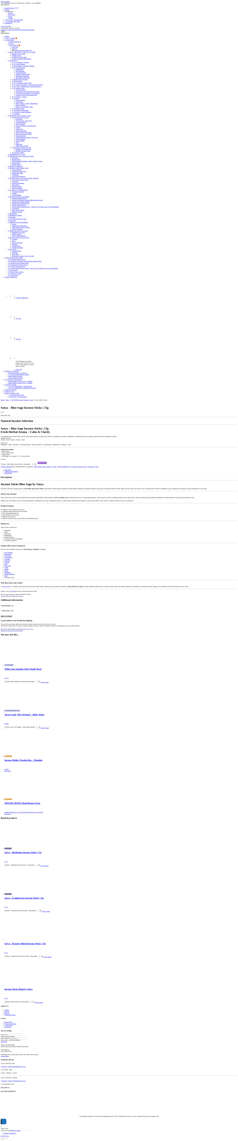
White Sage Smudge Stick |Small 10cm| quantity (20, 681)
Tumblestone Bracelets (22, 76)
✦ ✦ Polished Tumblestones (20, 110)
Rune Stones (15, 185)
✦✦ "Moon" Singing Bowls (16, 266)
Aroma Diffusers (17, 170)
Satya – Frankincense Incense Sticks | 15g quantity (21, 910)
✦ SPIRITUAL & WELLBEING (18, 222)
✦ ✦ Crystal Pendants (18, 64)
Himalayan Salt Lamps (18, 54)
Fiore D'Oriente (20, 124)
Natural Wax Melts (17, 173)
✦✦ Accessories (13, 270)
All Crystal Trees (21, 90)
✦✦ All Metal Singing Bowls (17, 259)
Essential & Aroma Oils (19, 171)
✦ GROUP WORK (10, 385)
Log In (10, 16)
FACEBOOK (13, 591)
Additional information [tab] (11, 471)
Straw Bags (15, 254)
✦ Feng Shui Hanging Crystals (17, 219)
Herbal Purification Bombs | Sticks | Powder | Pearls (27, 161)
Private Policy (8, 1022)
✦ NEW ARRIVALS (14, 42)
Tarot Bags (15, 181)
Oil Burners (15, 175)
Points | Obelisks (20, 105)
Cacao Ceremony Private (15, 378)
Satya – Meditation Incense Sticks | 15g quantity (20, 865)
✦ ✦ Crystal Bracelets (18, 67)
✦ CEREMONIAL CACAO (16, 154)
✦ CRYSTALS (12, 60)
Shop (7, 400)
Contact (6, 1010)
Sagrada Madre (20, 141)
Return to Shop (15, 1130)
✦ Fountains (12, 217)
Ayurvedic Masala (21, 122)
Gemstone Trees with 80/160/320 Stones (27, 91)
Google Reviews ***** (11, 8)
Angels (14, 224)
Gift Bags (15, 252)
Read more (7, 771)
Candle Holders (16, 195)
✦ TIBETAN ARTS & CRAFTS (18, 231)
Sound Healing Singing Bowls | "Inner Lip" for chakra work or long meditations (35, 207)
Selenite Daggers (17, 186)
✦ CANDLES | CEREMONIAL (18, 190)
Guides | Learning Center (11, 393)
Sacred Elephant (20, 139)
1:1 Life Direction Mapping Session (18, 374)
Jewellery (14, 239)
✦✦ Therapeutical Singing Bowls (18, 265)
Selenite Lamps (16, 55)
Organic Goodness (21, 131)
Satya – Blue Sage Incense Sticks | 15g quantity (16, 464)
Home (2, 400)
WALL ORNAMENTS (19, 236)
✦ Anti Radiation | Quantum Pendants (23, 66)
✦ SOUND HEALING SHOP (13, 258)
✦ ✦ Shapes (15, 98)
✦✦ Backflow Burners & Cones (21, 147)
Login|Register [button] (8, 11)
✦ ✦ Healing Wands (18, 108)
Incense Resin (16, 163)
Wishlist (10, 18)
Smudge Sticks (16, 159)
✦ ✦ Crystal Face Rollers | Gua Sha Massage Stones (27, 85)
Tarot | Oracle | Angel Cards (20, 180)
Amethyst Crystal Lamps (19, 57)
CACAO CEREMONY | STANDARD (20, 386)
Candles (14, 193)
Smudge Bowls (16, 164)
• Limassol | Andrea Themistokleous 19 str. (13, 1066)
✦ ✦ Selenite (16, 114)
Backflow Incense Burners (23, 149)
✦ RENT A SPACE (10, 390)
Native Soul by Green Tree (23, 132)
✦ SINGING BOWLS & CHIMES (18, 197)
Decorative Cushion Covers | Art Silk (23, 256)
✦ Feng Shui (12, 220)
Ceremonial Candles (18, 192)
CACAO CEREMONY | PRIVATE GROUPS (22, 388)
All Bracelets (19, 69)
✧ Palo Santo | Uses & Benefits (13, 20)
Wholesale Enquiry (10, 1015)
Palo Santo (15, 158)
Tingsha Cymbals (17, 212)
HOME (6, 36)
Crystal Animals (20, 100)
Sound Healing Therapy (15, 376)
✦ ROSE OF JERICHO (15, 166)
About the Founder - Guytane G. (17, 373)
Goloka (18, 127)
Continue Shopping (6, 467)
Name (2, 1034)
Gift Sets (14, 48)
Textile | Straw (12, 249)
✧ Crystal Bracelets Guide (12, 21)
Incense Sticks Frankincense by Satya (12, 596)
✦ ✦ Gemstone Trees (18, 88)
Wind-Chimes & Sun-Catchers (21, 227)
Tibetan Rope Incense (22, 146)
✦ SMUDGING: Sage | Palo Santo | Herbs (20, 156)
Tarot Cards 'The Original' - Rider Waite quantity (20, 727)
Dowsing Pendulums (18, 183)
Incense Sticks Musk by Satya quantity (17, 1002)
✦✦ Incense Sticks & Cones (20, 117)
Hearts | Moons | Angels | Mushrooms (27, 103)
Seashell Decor (16, 246)
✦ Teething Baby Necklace (20, 79)
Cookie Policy (8, 1025)
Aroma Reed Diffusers (18, 176)
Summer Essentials (17, 247)
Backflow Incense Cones (23, 151)
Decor (14, 241)
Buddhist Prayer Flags (18, 232)
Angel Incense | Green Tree (24, 121)
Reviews (7, 1013)
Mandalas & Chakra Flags (19, 226)
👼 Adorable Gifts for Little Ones (22, 50)
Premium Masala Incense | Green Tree (27, 137)
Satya (17, 142)
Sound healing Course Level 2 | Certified (20, 383)
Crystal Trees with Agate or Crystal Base (28, 93)
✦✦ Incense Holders (18, 153)
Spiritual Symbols (17, 229)
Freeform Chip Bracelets (23, 74)
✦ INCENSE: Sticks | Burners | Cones (19, 115)
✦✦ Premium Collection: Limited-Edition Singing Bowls (25, 261)
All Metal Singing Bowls (19, 198)
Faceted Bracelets (21, 73)
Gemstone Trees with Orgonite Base (26, 95)
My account (11, 15)
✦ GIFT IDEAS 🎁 (14, 45)
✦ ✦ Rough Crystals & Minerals (21, 112)
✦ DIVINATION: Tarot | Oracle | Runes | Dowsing (23, 178)
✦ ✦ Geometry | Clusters (19, 97)
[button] (5, 5)
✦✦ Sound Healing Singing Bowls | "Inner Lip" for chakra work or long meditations (33, 268)
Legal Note (7, 1027)
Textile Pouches (16, 251)
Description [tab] (7, 470)
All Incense (19, 119)
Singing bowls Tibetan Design (21, 202)
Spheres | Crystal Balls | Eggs (24, 107)
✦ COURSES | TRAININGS (13, 379)
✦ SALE (11, 43)
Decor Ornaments (17, 242)
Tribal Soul (19, 144)
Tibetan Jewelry (16, 234)
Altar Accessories (17, 188)
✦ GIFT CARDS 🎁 (10, 38)
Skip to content (5, 1)
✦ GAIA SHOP (9, 40)
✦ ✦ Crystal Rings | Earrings (20, 62)
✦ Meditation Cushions (15, 215)
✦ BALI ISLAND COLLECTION (18, 237)
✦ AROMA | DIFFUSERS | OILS (18, 168)
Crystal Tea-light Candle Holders (21, 59)
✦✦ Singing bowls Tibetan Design (18, 263)
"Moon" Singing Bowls (19, 205)
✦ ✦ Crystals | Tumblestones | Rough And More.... (27, 86)
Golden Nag (19, 129)
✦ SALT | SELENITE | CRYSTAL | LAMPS (21, 52)
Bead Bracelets (20, 71)
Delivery (7, 9)
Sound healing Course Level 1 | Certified (20, 381)
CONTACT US (9, 391)
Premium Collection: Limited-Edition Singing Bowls (27, 200)
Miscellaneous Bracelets (23, 78)
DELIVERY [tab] (8, 473)
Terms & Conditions (10, 1024)
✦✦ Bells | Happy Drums (15, 272)
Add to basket (42, 462)
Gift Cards (15, 47)
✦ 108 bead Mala (17, 81)
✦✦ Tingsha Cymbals (14, 273)
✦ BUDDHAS (12, 213)
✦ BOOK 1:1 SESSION (11, 371)
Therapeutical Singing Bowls (20, 203)
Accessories (15, 208)
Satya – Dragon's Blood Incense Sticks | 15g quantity (21, 956)
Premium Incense (21, 136)
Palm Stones (19, 102)
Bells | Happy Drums (18, 210)
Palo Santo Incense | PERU (24, 134)
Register (10, 13)
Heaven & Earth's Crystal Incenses (26, 126)
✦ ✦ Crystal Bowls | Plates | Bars (22, 83)
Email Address (5, 1038)
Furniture (14, 244)
